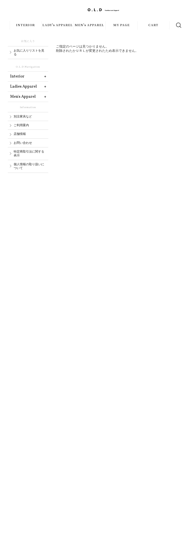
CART (153, 25)
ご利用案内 (21, 125)
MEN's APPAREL (89, 25)
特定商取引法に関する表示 (29, 153)
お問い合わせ (23, 143)
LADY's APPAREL (57, 25)
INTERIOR (25, 25)
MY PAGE (121, 25)
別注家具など (23, 116)
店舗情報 (20, 134)
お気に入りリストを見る (29, 52)
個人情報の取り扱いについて (29, 166)
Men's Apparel (23, 96)
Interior (17, 76)
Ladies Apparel (23, 86)
